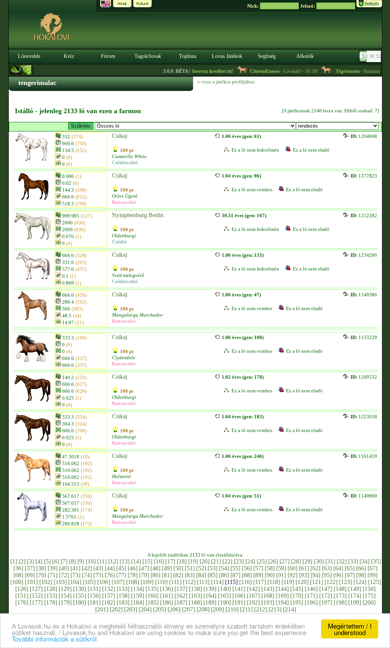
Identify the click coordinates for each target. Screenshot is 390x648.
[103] (60, 582)
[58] (270, 568)
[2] (22, 561)
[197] (325, 602)
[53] (212, 568)
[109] (147, 582)
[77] (121, 575)
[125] (374, 582)
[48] (155, 568)
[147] (325, 589)
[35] (376, 561)
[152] (36, 595)
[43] (98, 568)
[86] (224, 575)
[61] (304, 568)
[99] (372, 575)
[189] (209, 602)
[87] (235, 575)
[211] (246, 609)
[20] (204, 561)
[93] (304, 575)
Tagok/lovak (147, 56)
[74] (87, 575)
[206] (174, 609)
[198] (340, 602)
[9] (80, 561)
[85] (212, 575)
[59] (281, 568)
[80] (155, 575)
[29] (307, 561)
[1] (13, 561)
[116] (245, 582)
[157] (108, 595)
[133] (123, 589)
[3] (30, 561)
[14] (136, 561)
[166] (238, 595)
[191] (238, 602)
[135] (151, 589)
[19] (193, 561)
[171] (311, 595)
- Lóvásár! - (276, 71)
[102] (45, 582)
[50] (178, 568)
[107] (118, 582)
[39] (53, 568)
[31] (330, 561)
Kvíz (69, 56)
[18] (182, 561)
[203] (130, 609)
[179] (65, 602)
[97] (350, 575)
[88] (247, 575)
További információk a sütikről (54, 638)
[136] (166, 589)
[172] (325, 595)
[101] (31, 582)
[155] (79, 595)
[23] (239, 561)
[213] (275, 609)
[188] (195, 602)
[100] (16, 582)
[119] (287, 582)
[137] (180, 589)
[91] (281, 575)
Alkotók (305, 56)
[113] (203, 582)
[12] (113, 561)
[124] (359, 582)
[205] (159, 609)
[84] (201, 575)
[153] (50, 595)
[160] (151, 595)
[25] (262, 561)
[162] (180, 595)
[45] (121, 568)
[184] (137, 602)
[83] (190, 575)
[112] (189, 582)
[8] (72, 561)
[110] (161, 582)
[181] (94, 602)
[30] (319, 561)
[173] (340, 595)
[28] (296, 561)
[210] (231, 609)
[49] (167, 568)
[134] (137, 589)
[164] (209, 595)
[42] (87, 568)
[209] (217, 609)
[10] (91, 561)
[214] (289, 609)
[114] (217, 582)
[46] (132, 568)
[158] (123, 595)
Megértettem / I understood (350, 629)
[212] (260, 609)
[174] (354, 595)
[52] (201, 568)
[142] (253, 589)
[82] (178, 575)
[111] (175, 582)
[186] (166, 602)
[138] (195, 589)
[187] (180, 602)
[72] (64, 575)
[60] (292, 568)
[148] (340, 589)
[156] (94, 595)
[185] (151, 602)
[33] (353, 561)
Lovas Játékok (227, 56)
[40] (64, 568)
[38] (41, 568)
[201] (101, 609)
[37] (30, 568)
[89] (258, 575)
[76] (110, 575)
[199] (354, 602)
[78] (132, 575)
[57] (258, 568)
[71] (53, 575)
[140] (224, 589)
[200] (369, 602)
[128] (50, 589)
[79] (144, 575)
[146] (311, 589)
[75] (98, 575)
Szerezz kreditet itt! (205, 71)
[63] (327, 568)
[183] (123, 602)
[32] (342, 561)
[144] (282, 589)
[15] (147, 561)
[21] (216, 561)
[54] (224, 568)
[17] (170, 561)
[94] (315, 575)
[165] (224, 595)
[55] (235, 568)
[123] (345, 582)
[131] (94, 589)
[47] (144, 568)
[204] (145, 609)
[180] (79, 602)
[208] (203, 609)
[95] (327, 575)
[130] (79, 589)
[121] (316, 582)
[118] (273, 582)
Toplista (187, 56)
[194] (282, 602)
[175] (369, 595)
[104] (74, 582)
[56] (247, 568)
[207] (188, 609)
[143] (267, 589)
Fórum (108, 56)
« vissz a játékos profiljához (226, 82)
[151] (21, 595)
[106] (103, 582)
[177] (36, 602)
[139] (209, 589)
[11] (102, 561)
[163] (195, 595)
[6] (55, 561)
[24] (250, 561)
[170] (296, 595)
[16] (159, 561)
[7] (64, 561)
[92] (292, 575)
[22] (227, 561)
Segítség (267, 56)
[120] (302, 582)
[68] (18, 575)
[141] (238, 589)
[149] (354, 589)
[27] (284, 561)
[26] (273, 561)
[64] (338, 568)
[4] (38, 561)
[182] (108, 602)
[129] (65, 589)
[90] (270, 575)
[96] (338, 575)
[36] (18, 568)
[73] (75, 575)
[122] (330, 582)
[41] (75, 568)
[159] (137, 595)
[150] (369, 589)
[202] (116, 609)
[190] (224, 602)
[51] (190, 568)
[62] (315, 568)
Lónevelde (29, 56)
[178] (50, 602)
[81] (167, 575)
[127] (36, 589)
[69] (30, 575)
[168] (267, 595)
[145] (296, 589)
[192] (253, 602)
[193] (267, 602)
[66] (361, 568)
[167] (253, 595)
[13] (124, 561)
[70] (41, 575)
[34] (364, 561)
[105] (89, 582)
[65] (350, 568)
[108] (132, 582)
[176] (21, 602)
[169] (282, 595)
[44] (110, 568)
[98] (361, 575)
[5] (47, 561)
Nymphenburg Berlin (137, 215)
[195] (296, 602)
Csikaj (119, 136)
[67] (372, 568)
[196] (311, 602)
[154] (65, 595)
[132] (108, 589)
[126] (21, 589)
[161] (166, 595)
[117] (259, 582)
